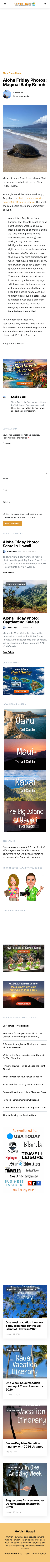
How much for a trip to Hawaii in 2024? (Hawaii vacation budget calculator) (22, 1035)
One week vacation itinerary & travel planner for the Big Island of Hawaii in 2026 (24, 1326)
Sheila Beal (18, 92)
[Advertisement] (25, 40)
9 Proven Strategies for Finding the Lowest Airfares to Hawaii (24, 1046)
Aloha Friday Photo (12, 73)
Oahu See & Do (13, 1467)
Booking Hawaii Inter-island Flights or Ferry (24, 1092)
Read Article (8, 572)
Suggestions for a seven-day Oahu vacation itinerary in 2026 (25, 1504)
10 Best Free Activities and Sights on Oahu (24, 1107)
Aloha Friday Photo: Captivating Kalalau (21, 620)
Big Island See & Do (27, 1289)
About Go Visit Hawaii (35, 1553)
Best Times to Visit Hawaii (16, 1025)
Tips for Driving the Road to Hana (19, 1115)
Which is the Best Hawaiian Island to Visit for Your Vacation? (24, 1057)
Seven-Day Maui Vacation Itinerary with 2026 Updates (24, 1445)
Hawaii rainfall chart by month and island (23, 1084)
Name (6, 478)
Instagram (31, 411)
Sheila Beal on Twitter (20, 408)
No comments (22, 96)
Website (6, 502)
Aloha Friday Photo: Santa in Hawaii (21, 544)
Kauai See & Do (14, 1350)
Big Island (11, 1289)
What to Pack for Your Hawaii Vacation (22, 1076)
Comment (8, 443)
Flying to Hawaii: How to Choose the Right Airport (24, 1067)
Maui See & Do (13, 1410)
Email (6, 490)
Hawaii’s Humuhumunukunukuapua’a (21, 1100)
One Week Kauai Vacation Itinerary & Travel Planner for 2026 (24, 1386)
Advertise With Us (13, 1553)
